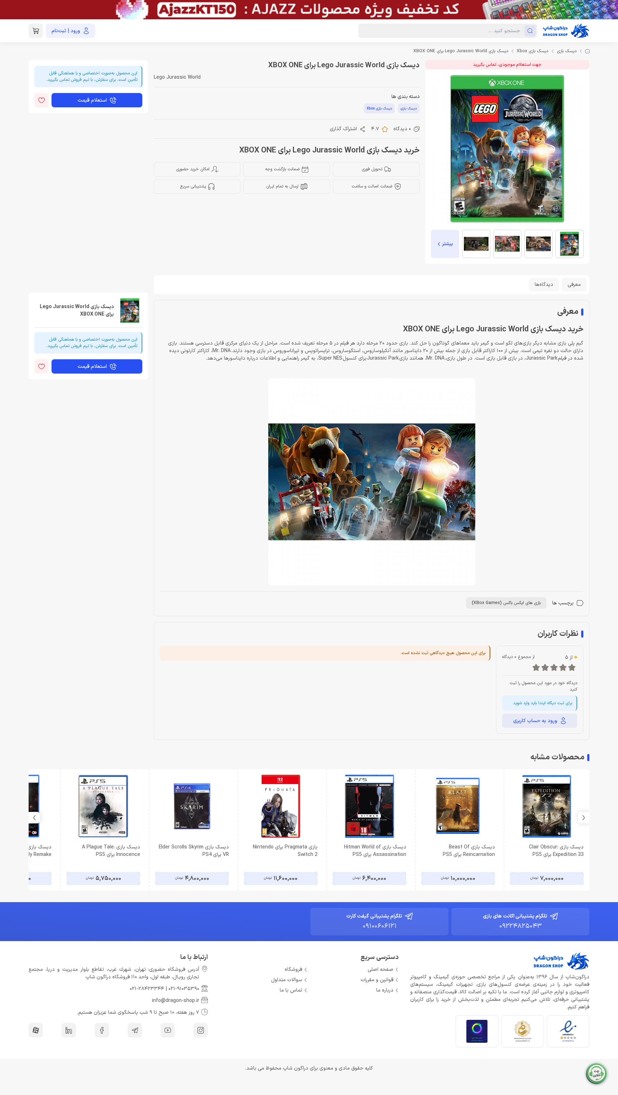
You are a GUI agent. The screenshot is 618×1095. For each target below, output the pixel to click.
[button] (34, 817)
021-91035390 (183, 989)
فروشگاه (293, 969)
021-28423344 (147, 989)
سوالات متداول (286, 980)
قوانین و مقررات (376, 980)
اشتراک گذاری (343, 129)
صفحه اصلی (380, 969)
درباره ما (384, 990)
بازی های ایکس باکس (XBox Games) (506, 603)
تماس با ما (291, 990)
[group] (309, 9)
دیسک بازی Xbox (532, 51)
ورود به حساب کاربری (535, 721)
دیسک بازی (567, 51)
